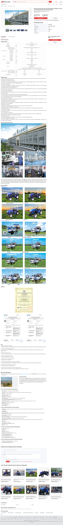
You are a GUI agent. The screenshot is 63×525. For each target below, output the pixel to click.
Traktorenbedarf (42, 512)
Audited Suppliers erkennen (41, 517)
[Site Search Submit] (50, 2)
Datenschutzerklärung (20, 517)
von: (5, 449)
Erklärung (11, 517)
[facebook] (54, 517)
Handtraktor (36, 512)
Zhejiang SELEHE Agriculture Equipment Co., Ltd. (42, 11)
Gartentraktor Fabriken (18, 512)
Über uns (8, 517)
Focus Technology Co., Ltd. (31, 520)
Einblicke (47, 517)
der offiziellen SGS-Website (25, 373)
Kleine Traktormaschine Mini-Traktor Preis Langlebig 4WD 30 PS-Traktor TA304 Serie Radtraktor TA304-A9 (43, 480)
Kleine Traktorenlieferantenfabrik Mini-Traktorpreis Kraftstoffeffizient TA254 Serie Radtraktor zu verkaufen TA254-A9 (31, 480)
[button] (47, 1)
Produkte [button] (14, 1)
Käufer (49, 4)
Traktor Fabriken (4, 512)
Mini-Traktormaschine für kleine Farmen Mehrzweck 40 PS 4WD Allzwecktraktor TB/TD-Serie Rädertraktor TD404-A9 (18, 497)
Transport (5, 6)
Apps (56, 4)
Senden (8, 461)
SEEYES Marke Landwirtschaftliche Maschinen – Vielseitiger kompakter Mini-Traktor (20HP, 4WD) (31, 497)
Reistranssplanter (3, 504)
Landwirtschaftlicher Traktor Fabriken (28, 512)
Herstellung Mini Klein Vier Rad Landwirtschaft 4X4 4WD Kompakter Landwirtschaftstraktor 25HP (43, 497)
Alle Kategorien (4, 4)
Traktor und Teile (10, 6)
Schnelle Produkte (35, 517)
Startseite (2, 6)
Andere (32, 504)
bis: (5, 452)
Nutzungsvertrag (15, 517)
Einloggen (61, 2)
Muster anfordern (56, 20)
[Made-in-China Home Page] (5, 2)
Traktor (14, 6)
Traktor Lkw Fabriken (10, 512)
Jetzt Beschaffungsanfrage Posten (27, 461)
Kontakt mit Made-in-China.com (28, 517)
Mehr (1, 514)
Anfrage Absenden (41, 18)
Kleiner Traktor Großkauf (49, 512)
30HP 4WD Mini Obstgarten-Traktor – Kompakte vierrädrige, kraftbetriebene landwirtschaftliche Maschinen (56, 480)
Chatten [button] (56, 18)
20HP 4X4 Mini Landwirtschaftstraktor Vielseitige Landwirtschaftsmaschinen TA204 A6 (6, 497)
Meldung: (4, 454)
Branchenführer (51, 517)
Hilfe (53, 4)
